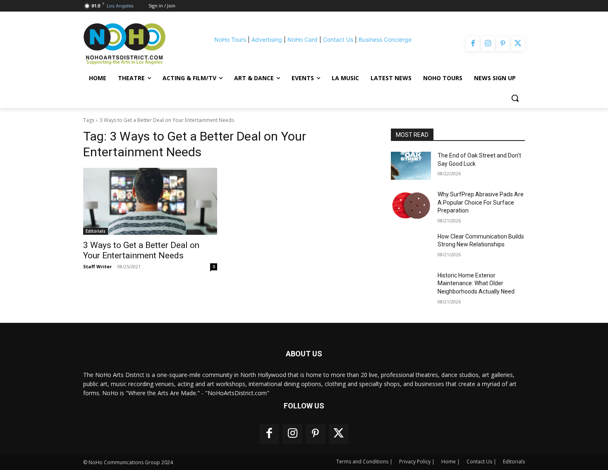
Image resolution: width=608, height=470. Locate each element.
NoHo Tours (230, 39)
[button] (515, 98)
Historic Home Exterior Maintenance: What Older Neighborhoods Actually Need (476, 283)
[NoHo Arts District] (136, 43)
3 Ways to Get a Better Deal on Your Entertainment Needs (141, 250)
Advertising (266, 39)
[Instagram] (488, 44)
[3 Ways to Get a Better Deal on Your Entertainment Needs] (150, 201)
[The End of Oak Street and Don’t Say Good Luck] (411, 166)
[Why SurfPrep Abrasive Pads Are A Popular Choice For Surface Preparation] (411, 205)
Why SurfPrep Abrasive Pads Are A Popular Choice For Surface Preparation (481, 202)
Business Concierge (385, 39)
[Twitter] (518, 44)
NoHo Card (302, 39)
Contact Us (338, 39)
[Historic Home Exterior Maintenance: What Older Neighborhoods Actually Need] (411, 286)
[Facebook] (473, 44)
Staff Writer (97, 266)
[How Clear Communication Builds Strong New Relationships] (411, 247)
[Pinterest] (503, 44)
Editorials (95, 231)
